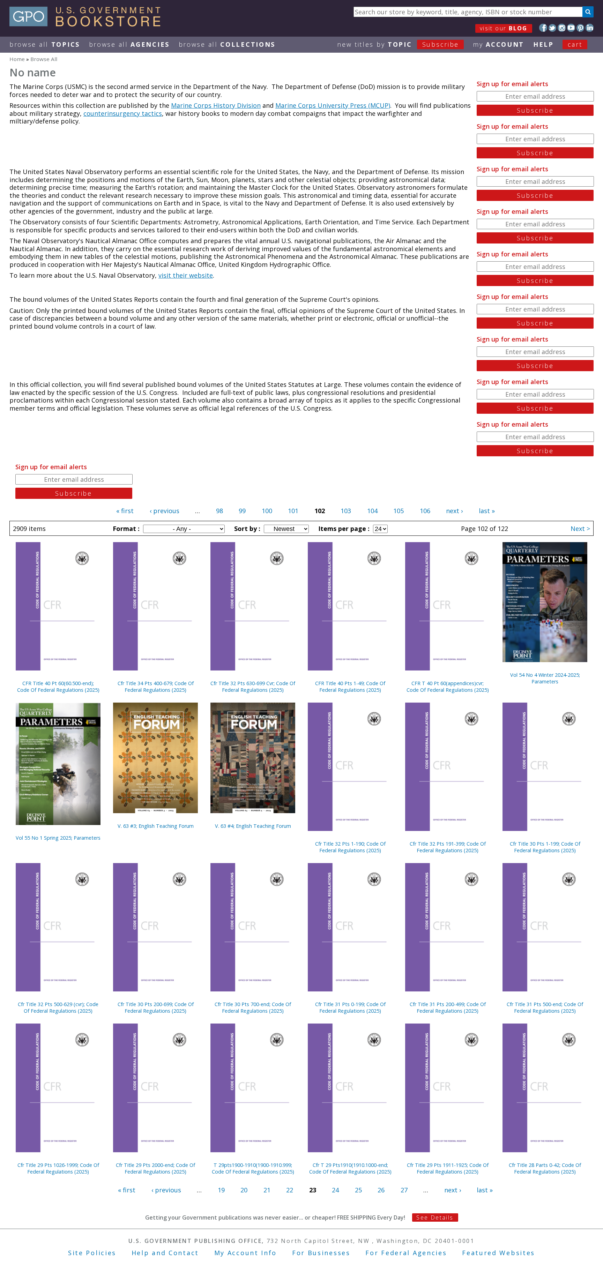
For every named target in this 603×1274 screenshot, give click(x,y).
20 (243, 1190)
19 (221, 1190)
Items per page (343, 528)
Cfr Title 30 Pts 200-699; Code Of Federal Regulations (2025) (156, 1007)
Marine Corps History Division (216, 105)
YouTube (571, 28)
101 (293, 511)
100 (267, 511)
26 (381, 1190)
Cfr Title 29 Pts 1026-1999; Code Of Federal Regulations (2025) (58, 1168)
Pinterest (580, 28)
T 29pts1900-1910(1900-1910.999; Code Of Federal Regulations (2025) (253, 1168)
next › (454, 511)
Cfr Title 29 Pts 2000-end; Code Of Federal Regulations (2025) (155, 1168)
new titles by (398, 44)
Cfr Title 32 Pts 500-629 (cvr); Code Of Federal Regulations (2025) (58, 1007)
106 (425, 511)
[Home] (88, 24)
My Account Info (245, 1253)
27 (404, 1190)
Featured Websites (498, 1253)
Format (125, 528)
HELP (543, 44)
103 (346, 511)
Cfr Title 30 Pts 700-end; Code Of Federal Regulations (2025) (253, 1007)
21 (266, 1190)
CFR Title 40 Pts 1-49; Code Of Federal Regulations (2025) (350, 686)
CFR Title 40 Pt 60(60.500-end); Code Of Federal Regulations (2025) (58, 686)
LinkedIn (590, 28)
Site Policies (92, 1253)
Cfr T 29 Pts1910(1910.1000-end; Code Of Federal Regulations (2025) (350, 1168)
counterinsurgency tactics (122, 113)
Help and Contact (165, 1253)
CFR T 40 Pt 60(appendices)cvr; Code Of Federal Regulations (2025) (448, 686)
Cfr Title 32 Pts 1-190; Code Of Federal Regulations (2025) (350, 847)
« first (125, 511)
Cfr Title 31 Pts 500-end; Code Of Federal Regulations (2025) (545, 1007)
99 (242, 511)
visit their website (185, 275)
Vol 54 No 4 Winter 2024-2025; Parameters (545, 678)
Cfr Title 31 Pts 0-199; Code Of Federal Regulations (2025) (350, 1007)
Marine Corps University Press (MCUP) (332, 105)
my (498, 44)
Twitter (553, 28)
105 (398, 511)
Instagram (562, 28)
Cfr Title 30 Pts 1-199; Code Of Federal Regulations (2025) (545, 847)
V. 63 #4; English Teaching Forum (253, 826)
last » (487, 511)
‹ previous (164, 511)
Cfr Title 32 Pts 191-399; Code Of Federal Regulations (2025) (448, 847)
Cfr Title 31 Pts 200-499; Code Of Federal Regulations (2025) (448, 1007)
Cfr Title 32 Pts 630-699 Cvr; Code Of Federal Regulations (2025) (252, 686)
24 (335, 1190)
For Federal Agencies (406, 1253)
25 (358, 1190)
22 (289, 1190)
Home (17, 58)
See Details (434, 1217)
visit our (504, 28)
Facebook (543, 28)
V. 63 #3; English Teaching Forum (156, 826)
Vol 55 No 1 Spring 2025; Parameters (58, 837)
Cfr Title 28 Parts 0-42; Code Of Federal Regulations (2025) (545, 1168)
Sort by (246, 528)
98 (219, 511)
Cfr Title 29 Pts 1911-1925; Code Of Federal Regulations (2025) (448, 1168)
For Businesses (321, 1253)
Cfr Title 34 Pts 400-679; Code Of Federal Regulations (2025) (156, 686)
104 (372, 511)
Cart (575, 44)
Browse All (44, 44)
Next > (580, 528)
